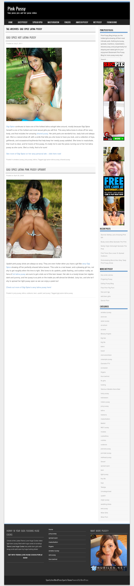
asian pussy (105, 321)
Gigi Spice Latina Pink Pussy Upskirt (26, 169)
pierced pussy (106, 449)
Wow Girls (104, 512)
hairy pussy (105, 393)
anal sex (104, 316)
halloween (104, 397)
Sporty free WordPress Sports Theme (59, 580)
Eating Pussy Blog (107, 283)
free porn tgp (105, 292)
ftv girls (103, 380)
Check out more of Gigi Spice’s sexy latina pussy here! (28, 287)
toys (102, 483)
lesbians (104, 415)
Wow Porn (104, 517)
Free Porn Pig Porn (107, 287)
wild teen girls (106, 296)
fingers (67, 22)
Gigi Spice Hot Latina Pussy (21, 37)
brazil (103, 351)
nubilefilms (104, 436)
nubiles (103, 440)
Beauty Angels (106, 333)
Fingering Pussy (106, 279)
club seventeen (106, 355)
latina (35, 159)
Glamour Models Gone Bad (110, 389)
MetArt (103, 423)
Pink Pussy (17, 8)
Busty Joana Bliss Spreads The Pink (113, 242)
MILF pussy (105, 427)
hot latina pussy (18, 274)
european (104, 368)
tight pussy (104, 474)
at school (104, 325)
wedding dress (106, 504)
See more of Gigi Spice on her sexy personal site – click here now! (33, 153)
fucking (103, 385)
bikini (103, 346)
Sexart (103, 461)
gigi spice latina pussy (51, 159)
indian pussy (105, 402)
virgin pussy (105, 500)
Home (10, 22)
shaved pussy (42, 133)
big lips (103, 338)
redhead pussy (106, 457)
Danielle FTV (105, 363)
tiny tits (103, 478)
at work (103, 329)
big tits (103, 342)
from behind (112, 22)
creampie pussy (106, 359)
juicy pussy (22, 22)
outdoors (30, 293)
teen (35, 293)
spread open (37, 22)
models (103, 432)
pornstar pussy (106, 453)
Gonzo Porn (105, 300)
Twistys (103, 487)
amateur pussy (82, 22)
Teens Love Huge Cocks (15, 546)
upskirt (40, 293)
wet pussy (97, 22)
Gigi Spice (10, 126)
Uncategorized (106, 491)
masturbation (53, 22)
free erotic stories (107, 275)
